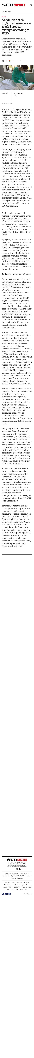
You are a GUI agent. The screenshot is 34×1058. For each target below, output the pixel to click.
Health (10, 887)
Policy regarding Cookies (17, 878)
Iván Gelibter (18, 94)
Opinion (16, 889)
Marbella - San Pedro (9, 885)
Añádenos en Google (16, 61)
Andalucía (6, 11)
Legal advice (15, 873)
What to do (24, 887)
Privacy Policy (6, 876)
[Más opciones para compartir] (6, 61)
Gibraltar (28, 885)
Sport (30, 887)
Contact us (8, 873)
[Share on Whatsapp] (3, 61)
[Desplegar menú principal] (31, 5)
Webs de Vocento (27, 894)
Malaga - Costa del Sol (17, 882)
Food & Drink (17, 887)
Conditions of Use (24, 873)
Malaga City (26, 882)
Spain (23, 885)
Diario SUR (7, 882)
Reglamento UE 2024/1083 (17, 876)
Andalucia (17, 885)
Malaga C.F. (9, 889)
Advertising (28, 876)
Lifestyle (5, 887)
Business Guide (23, 889)
